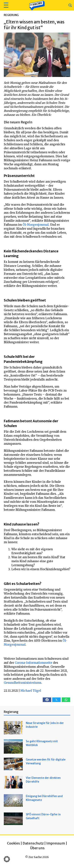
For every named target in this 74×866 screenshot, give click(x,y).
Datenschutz (33, 843)
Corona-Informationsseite (33, 662)
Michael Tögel (30, 690)
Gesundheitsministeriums (22, 682)
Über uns (37, 848)
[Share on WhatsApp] (66, 699)
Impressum (55, 843)
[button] (5, 5)
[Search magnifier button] (70, 5)
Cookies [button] (13, 843)
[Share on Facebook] (47, 699)
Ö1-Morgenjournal (36, 224)
